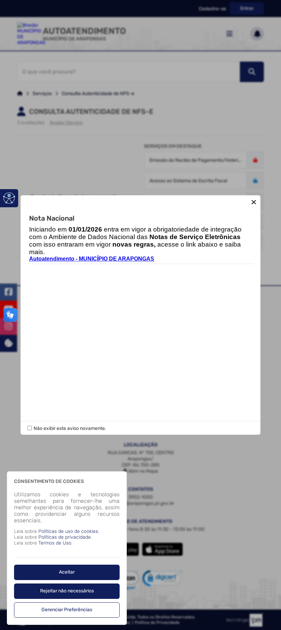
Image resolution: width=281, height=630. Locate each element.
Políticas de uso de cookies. (68, 531)
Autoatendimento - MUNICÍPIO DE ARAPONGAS (91, 259)
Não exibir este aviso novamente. (70, 428)
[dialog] (67, 548)
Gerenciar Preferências (66, 610)
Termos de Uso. (55, 543)
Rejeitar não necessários (67, 591)
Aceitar (67, 572)
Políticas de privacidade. (65, 537)
